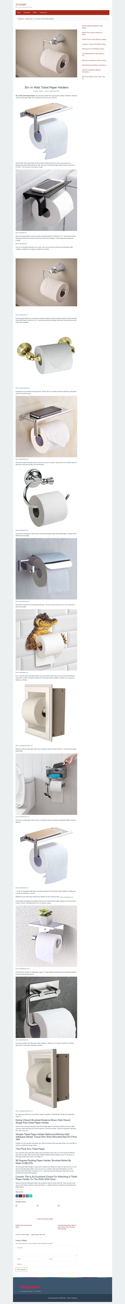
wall (44, 1234)
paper (36, 1234)
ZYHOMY (21, 4)
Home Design (25, 1234)
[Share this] (17, 1195)
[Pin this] (23, 1195)
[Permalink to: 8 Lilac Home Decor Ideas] (46, 1211)
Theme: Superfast (72, 1298)
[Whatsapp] (30, 1195)
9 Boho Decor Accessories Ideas (24, 1226)
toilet (40, 1234)
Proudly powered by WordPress (57, 1298)
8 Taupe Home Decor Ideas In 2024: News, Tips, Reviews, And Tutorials (67, 1227)
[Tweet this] (20, 1195)
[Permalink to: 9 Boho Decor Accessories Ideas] (25, 1214)
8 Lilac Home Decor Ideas (45, 1219)
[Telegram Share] (27, 1195)
